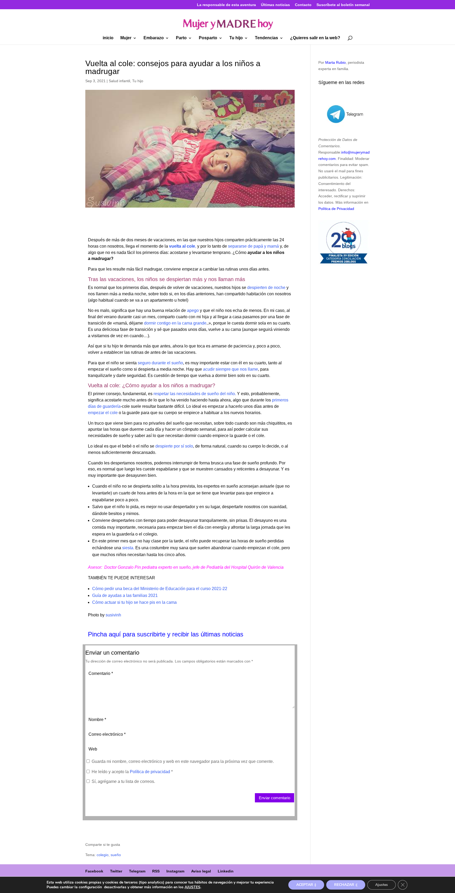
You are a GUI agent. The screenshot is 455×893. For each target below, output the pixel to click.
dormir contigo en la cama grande (175, 323)
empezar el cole (103, 412)
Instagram (175, 871)
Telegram (137, 871)
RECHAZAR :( (345, 884)
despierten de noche (266, 287)
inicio (108, 38)
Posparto (208, 38)
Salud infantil (119, 81)
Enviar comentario (274, 798)
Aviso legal (201, 871)
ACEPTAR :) (306, 884)
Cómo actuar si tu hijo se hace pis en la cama (134, 602)
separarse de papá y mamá (253, 246)
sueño (116, 855)
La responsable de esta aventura (226, 5)
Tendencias (266, 38)
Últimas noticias (275, 5)
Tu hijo (236, 38)
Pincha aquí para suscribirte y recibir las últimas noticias (165, 634)
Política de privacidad (150, 771)
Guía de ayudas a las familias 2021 (125, 595)
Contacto (303, 5)
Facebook (94, 871)
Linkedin (226, 871)
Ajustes (381, 884)
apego (193, 310)
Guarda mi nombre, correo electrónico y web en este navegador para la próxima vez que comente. (183, 761)
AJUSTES (192, 887)
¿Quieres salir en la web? (315, 38)
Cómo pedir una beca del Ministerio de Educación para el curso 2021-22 (159, 588)
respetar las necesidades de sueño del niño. (195, 393)
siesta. (128, 548)
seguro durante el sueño (160, 363)
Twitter (116, 871)
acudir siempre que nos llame (230, 369)
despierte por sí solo (173, 446)
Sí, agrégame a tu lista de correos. (123, 781)
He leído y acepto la (132, 771)
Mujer (125, 38)
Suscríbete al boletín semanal (343, 5)
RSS (156, 871)
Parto (181, 38)
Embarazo (154, 38)
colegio (102, 855)
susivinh (113, 615)
